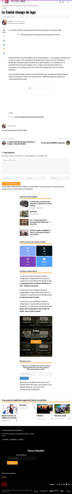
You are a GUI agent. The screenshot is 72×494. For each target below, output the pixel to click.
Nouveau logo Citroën (60, 416)
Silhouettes (40, 416)
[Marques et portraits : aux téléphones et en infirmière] (10, 409)
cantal (15, 117)
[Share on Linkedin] (4, 45)
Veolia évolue (22, 405)
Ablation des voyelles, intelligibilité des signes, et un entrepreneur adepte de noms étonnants (40, 232)
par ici (4, 477)
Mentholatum (33, 212)
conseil (20, 117)
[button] (3, 2)
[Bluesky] (44, 261)
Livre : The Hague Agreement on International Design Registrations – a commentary (40, 222)
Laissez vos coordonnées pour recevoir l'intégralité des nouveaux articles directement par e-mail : (36, 367)
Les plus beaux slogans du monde (29, 297)
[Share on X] (4, 40)
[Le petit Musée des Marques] (17, 2)
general (31, 117)
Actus (32, 236)
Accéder (36, 341)
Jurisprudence (39, 208)
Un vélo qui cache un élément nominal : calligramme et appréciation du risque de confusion (41, 203)
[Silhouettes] (45, 409)
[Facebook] (28, 251)
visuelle (42, 117)
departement (25, 117)
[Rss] (69, 484)
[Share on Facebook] (4, 36)
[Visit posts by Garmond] (4, 22)
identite (35, 117)
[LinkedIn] (64, 484)
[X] (44, 251)
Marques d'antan (35, 214)
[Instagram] (28, 261)
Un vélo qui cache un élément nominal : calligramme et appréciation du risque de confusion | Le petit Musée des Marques (34, 278)
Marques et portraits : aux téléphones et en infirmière (9, 417)
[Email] (4, 49)
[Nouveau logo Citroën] (62, 409)
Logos (4, 8)
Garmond (10, 21)
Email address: (21, 455)
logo (38, 117)
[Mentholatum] (24, 214)
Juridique (33, 208)
